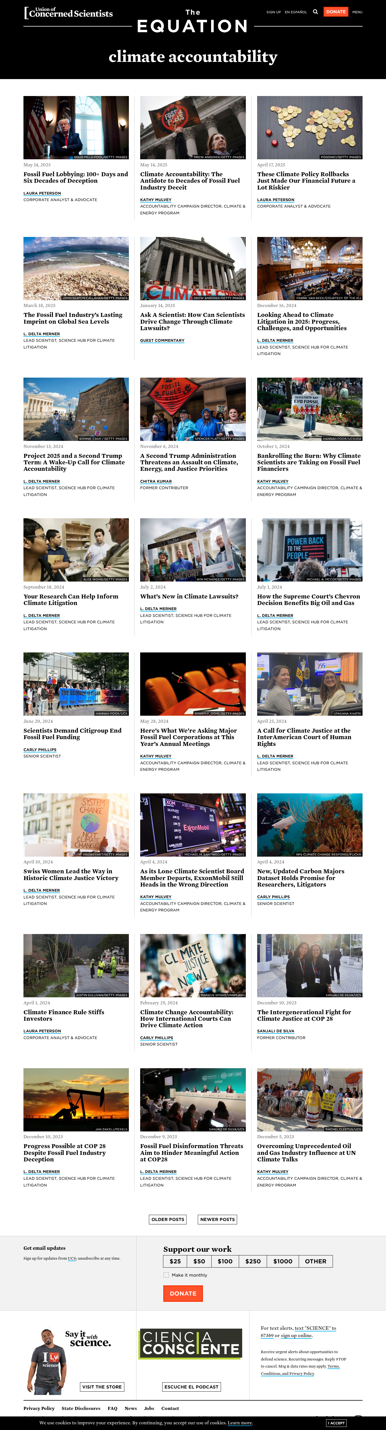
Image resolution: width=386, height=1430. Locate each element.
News (131, 1408)
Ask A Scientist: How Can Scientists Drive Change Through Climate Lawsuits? (192, 322)
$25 (175, 1261)
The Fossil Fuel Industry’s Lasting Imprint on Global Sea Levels (72, 318)
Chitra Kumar (156, 481)
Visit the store (102, 1387)
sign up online (296, 1335)
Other (315, 1261)
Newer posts (217, 1219)
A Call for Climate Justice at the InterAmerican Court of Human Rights (304, 737)
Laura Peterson (42, 193)
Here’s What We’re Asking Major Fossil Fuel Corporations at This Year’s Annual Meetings (188, 737)
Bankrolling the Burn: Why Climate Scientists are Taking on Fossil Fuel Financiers (309, 462)
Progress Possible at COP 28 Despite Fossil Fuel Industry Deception (64, 1153)
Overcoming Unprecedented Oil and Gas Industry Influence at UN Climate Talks (306, 1153)
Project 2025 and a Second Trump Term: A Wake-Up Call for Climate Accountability (74, 462)
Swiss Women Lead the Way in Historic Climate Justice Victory (70, 874)
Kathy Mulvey (156, 199)
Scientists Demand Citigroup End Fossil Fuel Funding (72, 734)
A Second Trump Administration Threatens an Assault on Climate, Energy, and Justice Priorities (189, 462)
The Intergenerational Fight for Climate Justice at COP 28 (304, 1015)
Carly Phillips (40, 749)
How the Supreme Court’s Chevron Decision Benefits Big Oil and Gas (309, 599)
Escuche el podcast (191, 1387)
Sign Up (273, 12)
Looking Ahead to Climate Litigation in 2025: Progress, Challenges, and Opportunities (302, 322)
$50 (199, 1261)
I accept (336, 1423)
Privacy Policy (39, 1408)
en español (296, 12)
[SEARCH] (315, 12)
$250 (253, 1261)
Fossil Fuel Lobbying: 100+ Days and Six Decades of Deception (75, 177)
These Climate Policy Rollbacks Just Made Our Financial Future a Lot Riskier (306, 181)
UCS (72, 1258)
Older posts (167, 1219)
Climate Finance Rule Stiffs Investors (63, 1015)
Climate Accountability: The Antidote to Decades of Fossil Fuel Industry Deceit (190, 181)
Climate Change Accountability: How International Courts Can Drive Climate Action (186, 1019)
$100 (225, 1261)
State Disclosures (81, 1408)
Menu (357, 12)
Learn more (240, 1422)
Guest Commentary (162, 340)
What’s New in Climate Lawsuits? (189, 596)
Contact (170, 1408)
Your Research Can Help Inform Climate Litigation (70, 599)
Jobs (149, 1408)
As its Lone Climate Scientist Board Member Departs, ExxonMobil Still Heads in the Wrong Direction (192, 878)
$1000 (282, 1261)
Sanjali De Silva (276, 1031)
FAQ (113, 1408)
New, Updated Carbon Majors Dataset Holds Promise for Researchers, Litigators (300, 878)
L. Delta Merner (41, 334)
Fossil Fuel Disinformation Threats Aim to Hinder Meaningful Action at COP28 (191, 1153)
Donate (336, 11)
